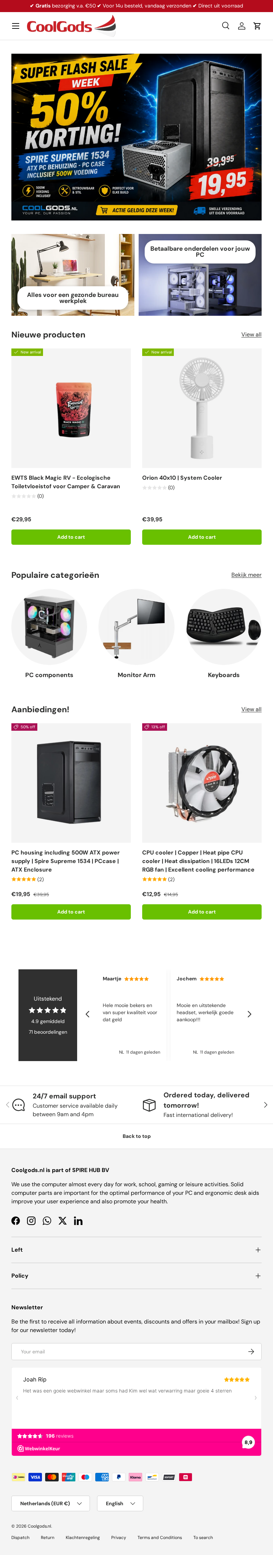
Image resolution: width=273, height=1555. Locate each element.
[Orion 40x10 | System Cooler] (202, 408)
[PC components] (49, 626)
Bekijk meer (246, 575)
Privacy (118, 1537)
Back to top (137, 1136)
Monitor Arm (136, 675)
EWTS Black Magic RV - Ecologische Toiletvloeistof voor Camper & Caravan (65, 482)
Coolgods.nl (39, 1526)
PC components (49, 675)
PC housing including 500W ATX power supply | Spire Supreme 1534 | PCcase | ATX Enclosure (65, 861)
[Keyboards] (223, 626)
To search (203, 1537)
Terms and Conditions (160, 1537)
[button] (257, 26)
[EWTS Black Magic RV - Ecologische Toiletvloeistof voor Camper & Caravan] (71, 408)
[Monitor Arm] (136, 626)
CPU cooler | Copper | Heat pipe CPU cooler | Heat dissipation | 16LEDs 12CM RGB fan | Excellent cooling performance (198, 861)
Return (47, 1537)
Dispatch (20, 1537)
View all (251, 334)
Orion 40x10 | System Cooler (182, 477)
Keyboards (224, 675)
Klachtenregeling (83, 1537)
